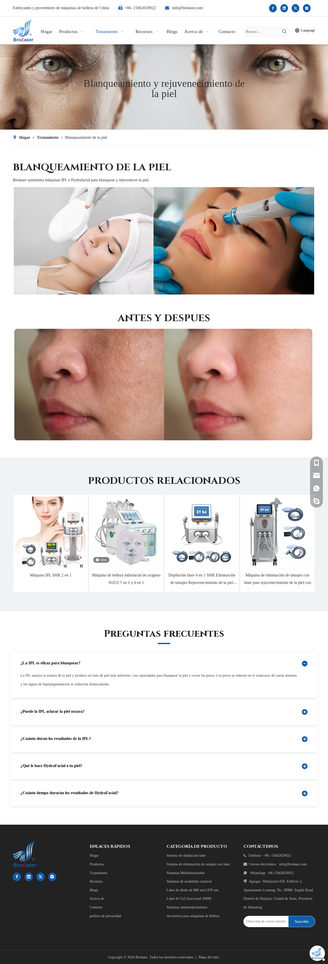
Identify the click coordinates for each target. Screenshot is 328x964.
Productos (97, 864)
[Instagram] (307, 8)
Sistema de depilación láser (186, 855)
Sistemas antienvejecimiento (187, 907)
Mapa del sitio (209, 957)
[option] (50, 543)
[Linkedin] (284, 8)
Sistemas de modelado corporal (189, 881)
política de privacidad (105, 916)
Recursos (96, 881)
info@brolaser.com (187, 8)
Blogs (94, 890)
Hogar (94, 855)
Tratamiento (98, 873)
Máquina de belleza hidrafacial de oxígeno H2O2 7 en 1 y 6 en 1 (126, 579)
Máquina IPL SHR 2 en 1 (50, 575)
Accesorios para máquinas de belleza (193, 916)
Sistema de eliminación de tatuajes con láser (198, 864)
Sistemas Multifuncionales (185, 873)
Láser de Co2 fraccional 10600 (189, 898)
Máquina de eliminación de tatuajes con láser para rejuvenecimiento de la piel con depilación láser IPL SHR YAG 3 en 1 (277, 579)
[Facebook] (273, 8)
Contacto (96, 907)
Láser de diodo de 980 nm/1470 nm (192, 890)
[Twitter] (295, 8)
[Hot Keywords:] (284, 31)
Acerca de (97, 898)
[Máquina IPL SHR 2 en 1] (50, 532)
